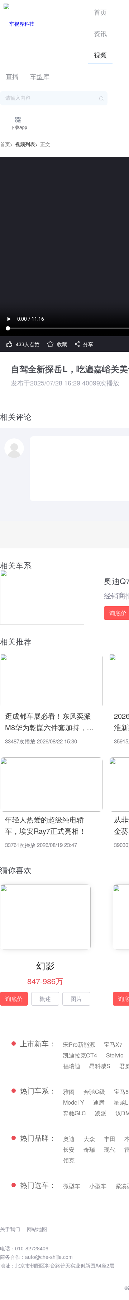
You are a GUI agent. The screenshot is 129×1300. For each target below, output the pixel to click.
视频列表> (26, 144)
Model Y (73, 1102)
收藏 (62, 344)
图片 (76, 999)
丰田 (109, 1139)
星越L (121, 1102)
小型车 (97, 1186)
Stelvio (115, 1055)
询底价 (14, 999)
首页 (100, 11)
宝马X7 (113, 1044)
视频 (100, 54)
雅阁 (69, 1091)
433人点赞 (27, 344)
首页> (6, 144)
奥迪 (69, 1139)
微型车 (71, 1186)
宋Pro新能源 (79, 1044)
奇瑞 (89, 1149)
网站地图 (37, 1228)
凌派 (100, 1113)
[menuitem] (100, 10)
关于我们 (10, 1228)
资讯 (100, 33)
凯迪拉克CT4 (80, 1055)
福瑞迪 (71, 1066)
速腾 (99, 1102)
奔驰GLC (74, 1113)
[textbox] (54, 98)
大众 (89, 1139)
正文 (45, 144)
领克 (69, 1160)
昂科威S (99, 1066)
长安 (69, 1149)
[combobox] (54, 98)
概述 (45, 999)
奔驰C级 (94, 1091)
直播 (12, 76)
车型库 (39, 76)
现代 (109, 1149)
